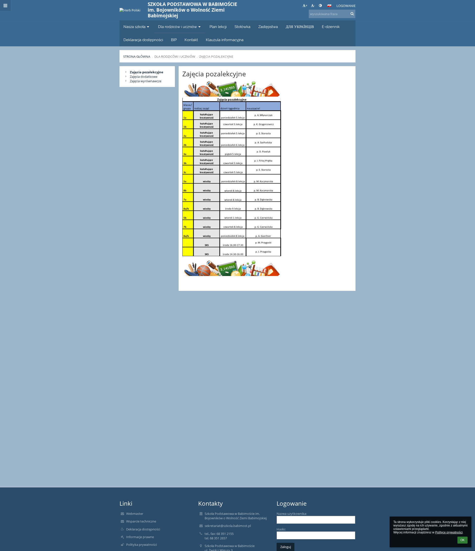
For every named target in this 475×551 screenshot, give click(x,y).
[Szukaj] (352, 14)
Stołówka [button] (242, 27)
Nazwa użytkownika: (292, 513)
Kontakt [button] (191, 40)
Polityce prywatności (449, 532)
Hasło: (281, 529)
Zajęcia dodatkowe (143, 76)
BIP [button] (174, 40)
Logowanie (346, 5)
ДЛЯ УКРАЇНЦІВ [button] (300, 27)
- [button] (314, 5)
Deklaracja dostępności (143, 529)
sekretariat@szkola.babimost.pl (228, 525)
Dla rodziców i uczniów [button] (177, 27)
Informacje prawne (140, 537)
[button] (320, 5)
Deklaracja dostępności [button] (143, 40)
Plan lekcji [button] (218, 27)
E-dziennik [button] (331, 27)
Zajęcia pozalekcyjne (216, 56)
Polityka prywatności (141, 544)
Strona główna (136, 56)
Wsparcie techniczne (141, 521)
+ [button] (306, 5)
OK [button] (462, 540)
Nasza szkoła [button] (134, 27)
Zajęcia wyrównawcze (145, 81)
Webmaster (134, 513)
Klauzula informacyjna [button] (224, 40)
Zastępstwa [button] (268, 27)
